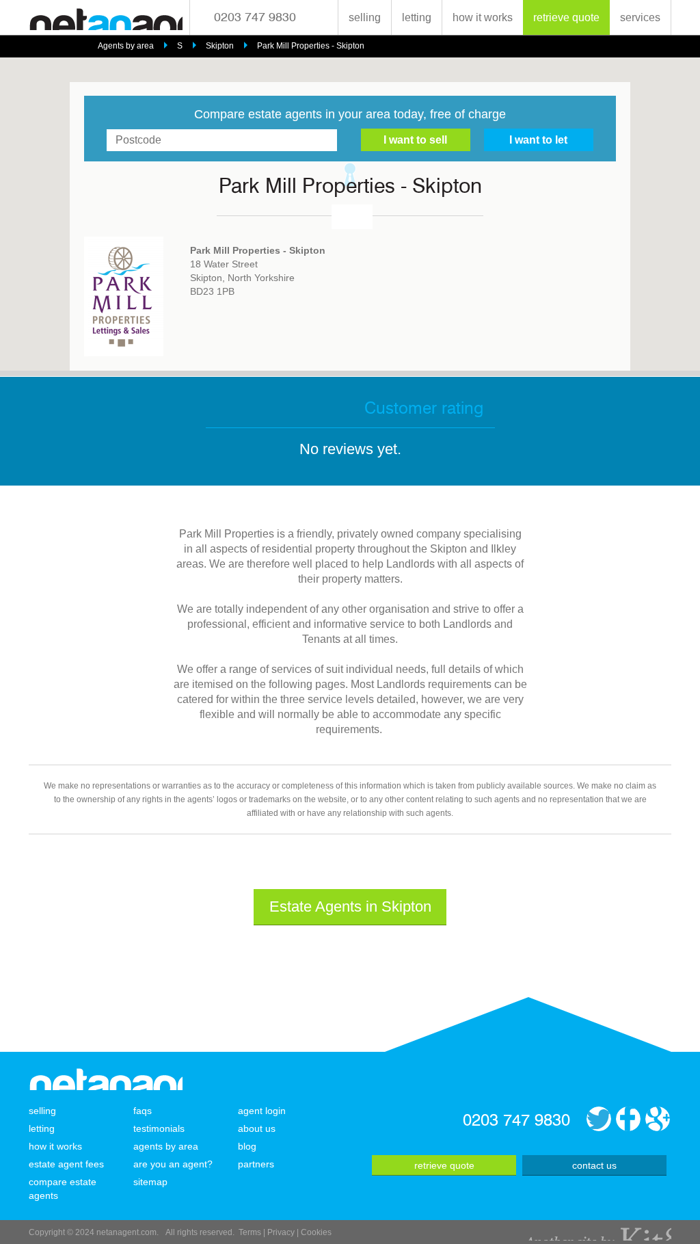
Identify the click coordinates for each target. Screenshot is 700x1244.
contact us (594, 1165)
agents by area (165, 1146)
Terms (250, 1232)
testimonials (159, 1128)
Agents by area (126, 46)
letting (416, 17)
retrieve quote (566, 17)
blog (247, 1146)
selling (365, 17)
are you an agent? (173, 1164)
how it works (483, 17)
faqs (142, 1110)
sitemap (150, 1181)
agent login (262, 1110)
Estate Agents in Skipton (350, 906)
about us (256, 1128)
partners (256, 1164)
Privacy (281, 1232)
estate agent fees (66, 1164)
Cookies (316, 1232)
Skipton (220, 46)
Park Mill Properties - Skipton (310, 46)
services (640, 17)
